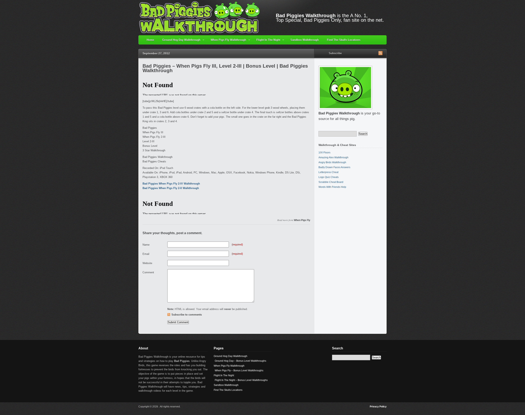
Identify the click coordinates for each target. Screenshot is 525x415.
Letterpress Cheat (328, 172)
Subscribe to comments (186, 314)
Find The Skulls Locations (343, 39)
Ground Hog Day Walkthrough (179, 41)
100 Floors (324, 152)
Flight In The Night (266, 41)
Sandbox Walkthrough (304, 39)
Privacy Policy (378, 406)
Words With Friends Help (332, 187)
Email (146, 253)
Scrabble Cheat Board (330, 182)
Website (147, 263)
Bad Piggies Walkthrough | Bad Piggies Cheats (199, 17)
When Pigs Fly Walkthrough (226, 41)
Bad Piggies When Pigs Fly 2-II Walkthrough (171, 188)
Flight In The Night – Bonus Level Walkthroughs (241, 380)
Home (150, 39)
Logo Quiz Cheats (328, 177)
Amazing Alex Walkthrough (333, 157)
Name (146, 244)
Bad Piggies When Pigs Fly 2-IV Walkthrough (171, 183)
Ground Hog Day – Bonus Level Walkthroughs (240, 360)
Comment (148, 272)
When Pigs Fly (302, 220)
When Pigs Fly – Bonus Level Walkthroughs (239, 370)
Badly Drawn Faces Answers (334, 167)
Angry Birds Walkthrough (332, 162)
